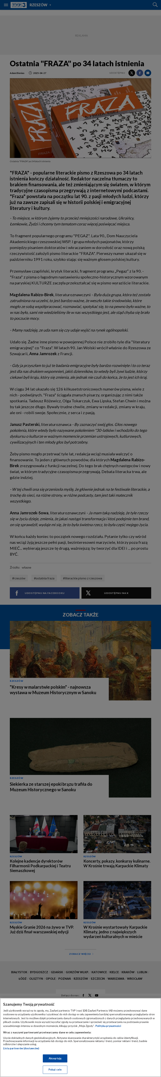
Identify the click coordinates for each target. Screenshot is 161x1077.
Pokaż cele (55, 1069)
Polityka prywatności (108, 1025)
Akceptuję (55, 1058)
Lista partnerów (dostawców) (21, 1048)
